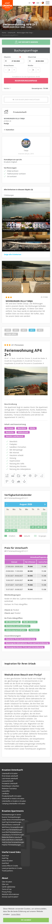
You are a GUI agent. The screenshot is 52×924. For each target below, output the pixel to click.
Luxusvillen (6, 791)
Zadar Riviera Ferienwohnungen (13, 820)
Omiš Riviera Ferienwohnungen (13, 835)
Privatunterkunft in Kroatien (11, 796)
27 (33, 527)
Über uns (5, 884)
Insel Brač (5, 863)
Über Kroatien (7, 882)
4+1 (23, 330)
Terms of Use (6, 889)
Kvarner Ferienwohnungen (11, 817)
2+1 (15, 330)
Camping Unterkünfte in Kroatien (13, 804)
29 (44, 527)
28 (38, 527)
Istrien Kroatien (7, 861)
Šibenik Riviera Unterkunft (11, 825)
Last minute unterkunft (10, 778)
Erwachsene (9, 65)
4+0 (7, 330)
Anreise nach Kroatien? (10, 897)
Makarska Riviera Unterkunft (12, 837)
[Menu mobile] (47, 3)
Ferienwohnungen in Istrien (11, 815)
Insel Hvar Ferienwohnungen (12, 830)
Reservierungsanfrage (26, 80)
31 (14, 530)
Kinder (30, 65)
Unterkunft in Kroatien (10, 773)
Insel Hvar (5, 856)
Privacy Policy (6, 892)
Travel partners (7, 871)
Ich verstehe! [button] (26, 920)
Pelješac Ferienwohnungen (11, 845)
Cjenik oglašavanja (8, 887)
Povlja (28, 27)
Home (4, 33)
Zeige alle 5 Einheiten (12, 254)
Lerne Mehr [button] (15, 914)
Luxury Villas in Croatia (10, 866)
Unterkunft (11, 33)
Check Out (32, 57)
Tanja (26, 150)
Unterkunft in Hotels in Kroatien (13, 798)
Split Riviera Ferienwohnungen (12, 827)
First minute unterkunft (10, 776)
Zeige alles (11, 334)
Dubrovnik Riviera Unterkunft (12, 840)
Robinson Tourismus (9, 788)
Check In (7, 57)
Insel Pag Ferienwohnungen (11, 822)
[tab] (26, 217)
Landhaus (5, 793)
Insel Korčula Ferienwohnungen (13, 842)
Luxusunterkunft (7, 781)
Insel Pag (5, 858)
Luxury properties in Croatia (12, 868)
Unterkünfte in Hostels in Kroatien (14, 801)
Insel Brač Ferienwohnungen (12, 832)
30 (7, 530)
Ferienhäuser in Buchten (10, 786)
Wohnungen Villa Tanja (24, 33)
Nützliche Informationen (10, 894)
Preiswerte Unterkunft (9, 783)
